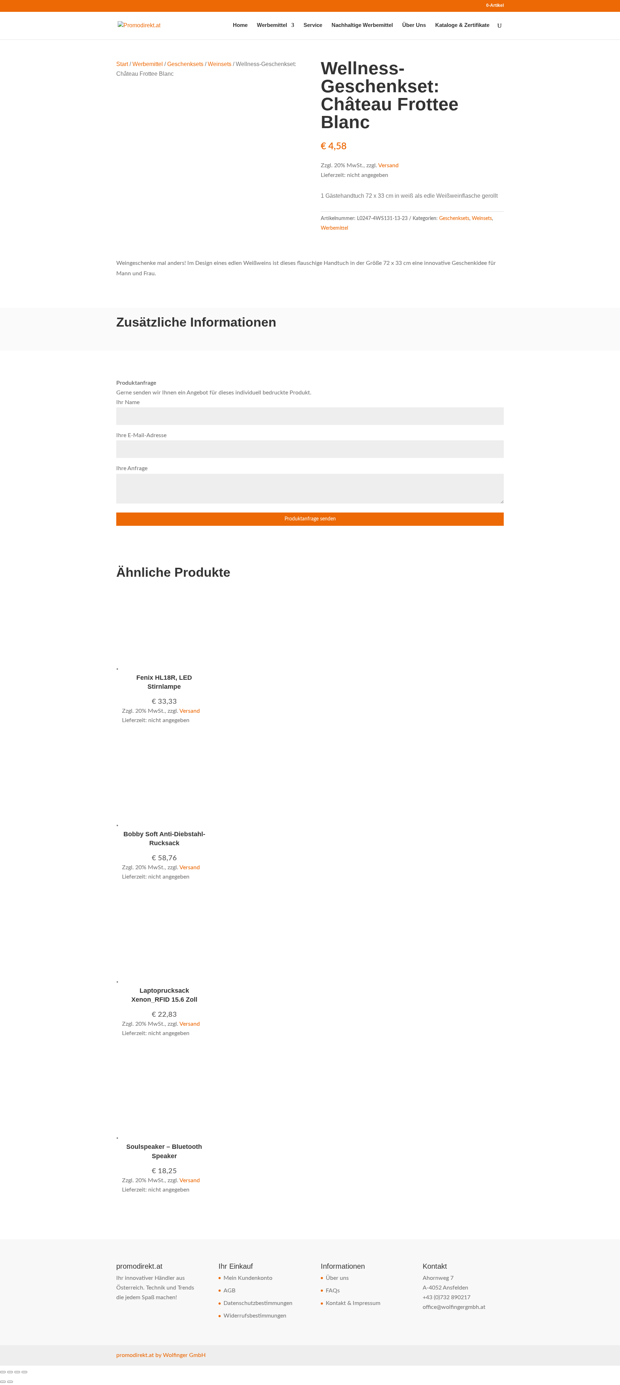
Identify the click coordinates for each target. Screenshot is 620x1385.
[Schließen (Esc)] (24, 1372)
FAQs (333, 1290)
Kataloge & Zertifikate (462, 25)
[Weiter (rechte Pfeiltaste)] (10, 1382)
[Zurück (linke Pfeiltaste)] (3, 1382)
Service (313, 25)
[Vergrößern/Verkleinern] (3, 1372)
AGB (229, 1290)
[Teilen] (17, 1372)
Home (240, 25)
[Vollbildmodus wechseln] (10, 1372)
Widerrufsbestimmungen (255, 1316)
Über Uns (414, 25)
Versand (388, 165)
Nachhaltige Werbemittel (362, 25)
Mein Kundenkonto (248, 1278)
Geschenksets (185, 64)
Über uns (337, 1278)
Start (122, 64)
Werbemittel (272, 25)
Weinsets (219, 64)
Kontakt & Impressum (353, 1303)
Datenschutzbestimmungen (258, 1303)
